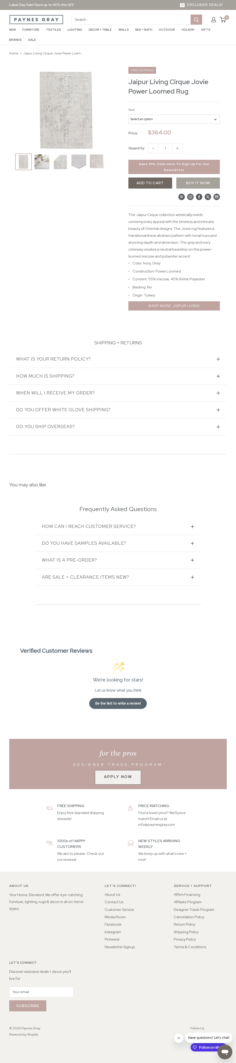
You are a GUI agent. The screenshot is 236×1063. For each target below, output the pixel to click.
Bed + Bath (143, 30)
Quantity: (136, 148)
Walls (123, 30)
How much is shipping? (45, 376)
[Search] (196, 20)
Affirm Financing (187, 894)
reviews (69, 859)
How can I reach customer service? (89, 526)
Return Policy (184, 924)
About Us (112, 894)
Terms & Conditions (190, 947)
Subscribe (27, 1005)
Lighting (75, 30)
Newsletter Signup (120, 947)
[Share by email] (216, 196)
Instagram (113, 932)
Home (13, 53)
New (12, 30)
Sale (32, 40)
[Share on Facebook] (199, 196)
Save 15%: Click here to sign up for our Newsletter (174, 167)
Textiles (53, 30)
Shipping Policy (186, 932)
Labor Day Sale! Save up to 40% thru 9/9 (41, 5)
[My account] (213, 19)
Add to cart (150, 183)
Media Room (115, 917)
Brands (15, 40)
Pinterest (112, 939)
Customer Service (119, 909)
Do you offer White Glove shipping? (63, 410)
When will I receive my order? (55, 393)
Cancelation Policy (189, 917)
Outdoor (167, 30)
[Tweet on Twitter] (208, 196)
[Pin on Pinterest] (181, 196)
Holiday (188, 30)
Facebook (113, 924)
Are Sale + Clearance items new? (85, 577)
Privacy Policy (185, 939)
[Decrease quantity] (153, 148)
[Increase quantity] (177, 148)
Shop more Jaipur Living (174, 305)
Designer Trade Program (194, 909)
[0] (223, 19)
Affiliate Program (187, 902)
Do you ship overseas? (45, 426)
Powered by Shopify (23, 1034)
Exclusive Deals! (205, 5)
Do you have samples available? (84, 543)
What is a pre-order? (69, 560)
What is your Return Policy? (53, 359)
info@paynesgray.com (156, 824)
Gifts (205, 30)
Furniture (30, 30)
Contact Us (114, 902)
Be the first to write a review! (118, 703)
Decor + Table (100, 30)
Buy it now (198, 183)
